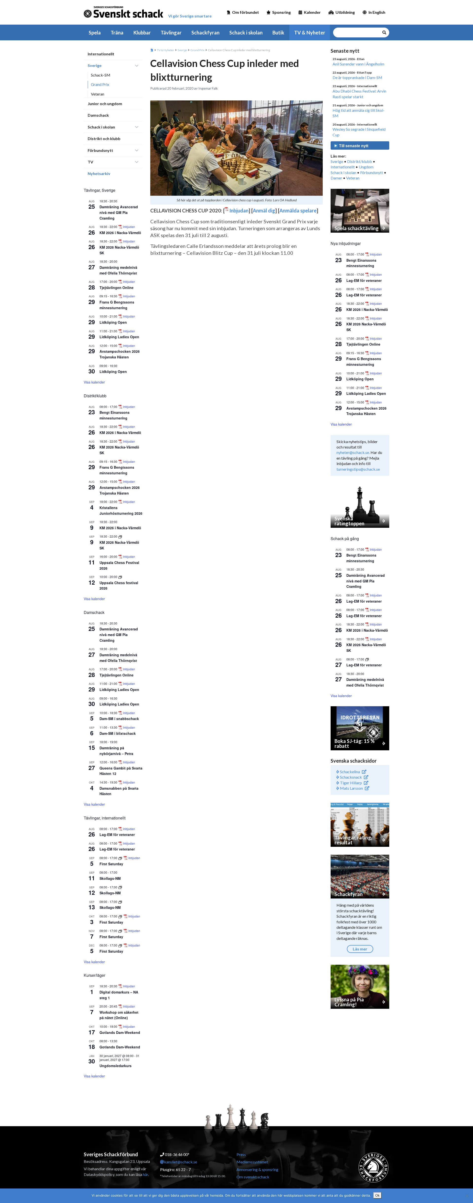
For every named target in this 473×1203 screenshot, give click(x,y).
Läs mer (360, 948)
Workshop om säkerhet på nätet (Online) (119, 1015)
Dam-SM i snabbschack (119, 718)
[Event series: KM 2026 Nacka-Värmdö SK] (120, 536)
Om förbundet (245, 12)
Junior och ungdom (105, 103)
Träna (117, 32)
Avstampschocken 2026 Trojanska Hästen (120, 354)
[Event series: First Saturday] (120, 858)
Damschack (98, 115)
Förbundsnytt (100, 150)
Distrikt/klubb (359, 161)
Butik (278, 32)
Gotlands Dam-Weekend (120, 1032)
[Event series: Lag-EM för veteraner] (367, 659)
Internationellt (101, 53)
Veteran (97, 94)
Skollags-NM (110, 878)
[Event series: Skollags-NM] (120, 887)
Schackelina (349, 771)
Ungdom (366, 166)
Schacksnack (350, 777)
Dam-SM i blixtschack (118, 733)
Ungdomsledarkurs (116, 1065)
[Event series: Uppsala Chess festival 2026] (120, 577)
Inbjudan (129, 227)
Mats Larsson (351, 788)
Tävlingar (171, 32)
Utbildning (345, 12)
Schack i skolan (246, 32)
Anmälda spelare (298, 210)
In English (377, 12)
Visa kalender (94, 382)
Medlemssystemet (252, 1161)
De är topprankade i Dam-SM (357, 77)
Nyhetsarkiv (99, 173)
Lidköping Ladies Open (119, 336)
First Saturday (111, 863)
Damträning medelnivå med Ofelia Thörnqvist (365, 682)
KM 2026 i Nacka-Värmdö (120, 232)
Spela (95, 32)
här (145, 1174)
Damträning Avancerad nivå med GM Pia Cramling (119, 212)
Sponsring (281, 12)
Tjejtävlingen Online (117, 287)
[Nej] (466, 1195)
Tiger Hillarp (350, 782)
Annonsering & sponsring (257, 1169)
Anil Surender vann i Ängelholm (358, 64)
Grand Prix (100, 84)
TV (90, 162)
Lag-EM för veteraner (117, 834)
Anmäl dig (264, 210)
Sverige (94, 65)
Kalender (312, 12)
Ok (377, 1195)
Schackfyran (205, 32)
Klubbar (142, 32)
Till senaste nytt (353, 146)
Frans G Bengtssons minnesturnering (363, 361)
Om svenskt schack (252, 1176)
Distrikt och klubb (104, 138)
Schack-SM (100, 75)
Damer (336, 178)
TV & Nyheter (309, 32)
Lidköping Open (113, 322)
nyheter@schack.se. (353, 452)
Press (241, 1154)
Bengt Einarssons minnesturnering (361, 263)
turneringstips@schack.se (358, 469)
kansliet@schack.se (180, 1161)
